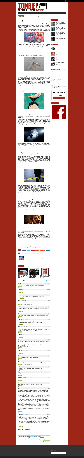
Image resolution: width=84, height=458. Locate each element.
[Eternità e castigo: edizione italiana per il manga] (53, 48)
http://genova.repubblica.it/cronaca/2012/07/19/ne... (40, 315)
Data (22, 282)
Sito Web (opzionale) (42, 437)
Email (29, 437)
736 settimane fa (24, 283)
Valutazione (24, 282)
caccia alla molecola (39, 76)
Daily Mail (32, 246)
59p (23, 319)
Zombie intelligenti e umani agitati (57, 81)
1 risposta (25, 304)
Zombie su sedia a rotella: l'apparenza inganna (59, 84)
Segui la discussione (49, 280)
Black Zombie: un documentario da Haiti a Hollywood (32, 16)
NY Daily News (40, 247)
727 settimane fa (24, 377)
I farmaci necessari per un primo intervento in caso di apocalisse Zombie (23, 276)
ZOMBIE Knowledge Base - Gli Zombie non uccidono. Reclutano (30, 456)
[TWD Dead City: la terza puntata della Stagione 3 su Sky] (53, 34)
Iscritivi (58, 97)
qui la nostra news (31, 143)
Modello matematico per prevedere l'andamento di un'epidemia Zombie (33, 276)
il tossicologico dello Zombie (33, 145)
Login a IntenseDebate (32, 436)
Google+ (37, 250)
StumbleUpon (43, 250)
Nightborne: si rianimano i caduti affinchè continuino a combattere (58, 73)
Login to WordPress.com (38, 436)
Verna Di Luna (22, 372)
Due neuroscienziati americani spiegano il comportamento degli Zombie (45, 276)
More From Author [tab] (27, 266)
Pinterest (33, 250)
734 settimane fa (25, 289)
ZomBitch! (19, 21)
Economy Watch (22, 246)
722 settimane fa (24, 388)
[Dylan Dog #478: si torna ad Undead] (53, 59)
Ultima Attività (29, 282)
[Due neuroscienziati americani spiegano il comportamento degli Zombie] (45, 271)
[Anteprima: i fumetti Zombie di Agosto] (53, 54)
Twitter (29, 250)
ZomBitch (21, 306)
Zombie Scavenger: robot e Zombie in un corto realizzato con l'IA (59, 76)
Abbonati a (19, 440)
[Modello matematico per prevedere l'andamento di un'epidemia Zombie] (34, 271)
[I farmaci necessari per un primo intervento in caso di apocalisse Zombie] (23, 271)
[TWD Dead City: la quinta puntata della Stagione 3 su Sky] (53, 24)
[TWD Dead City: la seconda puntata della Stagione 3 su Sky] (53, 39)
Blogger (52, 456)
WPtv (24, 247)
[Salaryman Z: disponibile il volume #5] (53, 64)
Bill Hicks (43, 47)
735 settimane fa (27, 319)
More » (22, 16)
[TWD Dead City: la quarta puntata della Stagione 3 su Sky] (53, 29)
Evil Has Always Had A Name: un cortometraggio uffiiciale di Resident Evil (59, 87)
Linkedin (48, 250)
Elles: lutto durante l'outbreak (56, 79)
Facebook (24, 250)
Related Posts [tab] (20, 266)
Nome (18, 437)
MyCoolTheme (40, 456)
